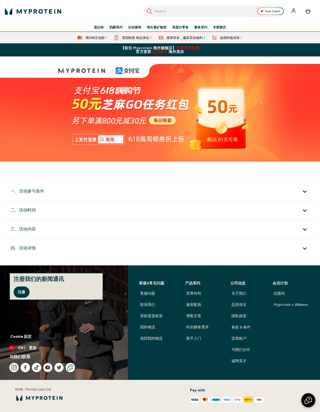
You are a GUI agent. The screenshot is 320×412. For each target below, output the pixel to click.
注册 (21, 292)
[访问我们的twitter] (59, 367)
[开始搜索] (149, 11)
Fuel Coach (272, 11)
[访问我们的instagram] (14, 367)
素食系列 (200, 27)
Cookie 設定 (21, 336)
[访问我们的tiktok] (36, 367)
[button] (308, 400)
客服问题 (147, 293)
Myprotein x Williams (291, 305)
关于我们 (238, 293)
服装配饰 (193, 305)
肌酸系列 (116, 27)
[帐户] (294, 11)
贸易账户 (238, 338)
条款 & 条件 (241, 327)
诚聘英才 (238, 361)
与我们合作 (240, 350)
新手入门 (193, 338)
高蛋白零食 (180, 27)
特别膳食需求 (197, 327)
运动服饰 (134, 27)
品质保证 (238, 305)
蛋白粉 (99, 27)
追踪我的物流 (151, 338)
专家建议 (219, 27)
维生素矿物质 (157, 27)
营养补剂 (193, 293)
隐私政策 (238, 316)
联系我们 (147, 305)
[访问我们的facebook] (25, 367)
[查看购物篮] (308, 11)
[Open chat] (70, 367)
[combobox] (214, 11)
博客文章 (193, 316)
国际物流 (147, 327)
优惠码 (279, 293)
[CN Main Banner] (160, 113)
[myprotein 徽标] (33, 11)
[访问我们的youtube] (47, 367)
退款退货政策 (151, 316)
